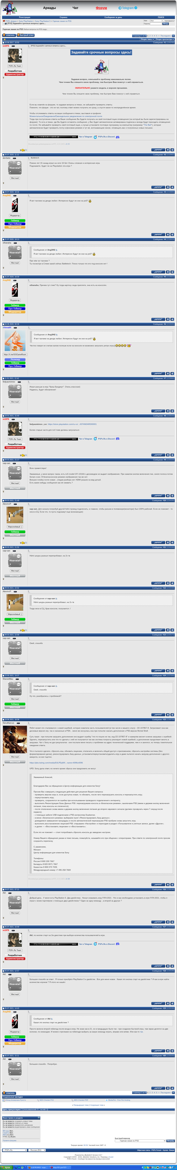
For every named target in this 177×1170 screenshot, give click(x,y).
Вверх (171, 1150)
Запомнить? (170, 21)
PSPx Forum (156, 1150)
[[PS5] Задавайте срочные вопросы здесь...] (4, 39)
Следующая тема (96, 1105)
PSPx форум (11, 21)
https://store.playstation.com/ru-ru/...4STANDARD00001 (72, 424)
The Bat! (147, 125)
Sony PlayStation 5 (42, 21)
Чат (75, 8)
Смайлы (6, 1133)
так (141, 1032)
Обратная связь (143, 1150)
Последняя (166, 36)
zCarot (110, 1157)
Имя (145, 21)
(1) (26, 150)
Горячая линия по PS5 (62, 21)
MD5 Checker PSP (81, 1100)
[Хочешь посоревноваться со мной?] (15, 66)
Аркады (49, 8)
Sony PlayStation (26, 21)
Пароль (147, 24)
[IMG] (5, 1135)
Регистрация (24, 17)
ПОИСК (161, 17)
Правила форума (9, 1141)
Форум (101, 8)
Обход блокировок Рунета (15, 1100)
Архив (165, 1150)
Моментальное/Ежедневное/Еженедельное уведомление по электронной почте (66, 116)
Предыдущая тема (81, 1105)
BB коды (6, 1131)
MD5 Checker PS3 (47, 1100)
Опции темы (146, 39)
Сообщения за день (113, 17)
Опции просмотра (164, 39)
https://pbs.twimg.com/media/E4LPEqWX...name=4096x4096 (56, 763)
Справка (63, 17)
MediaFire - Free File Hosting (119, 1100)
